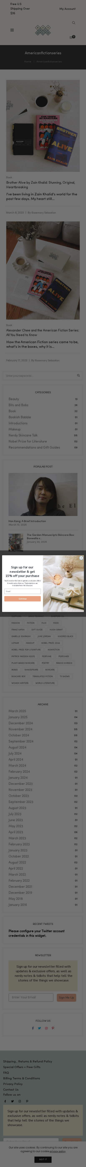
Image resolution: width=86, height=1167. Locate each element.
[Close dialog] (81, 558)
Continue (23, 598)
